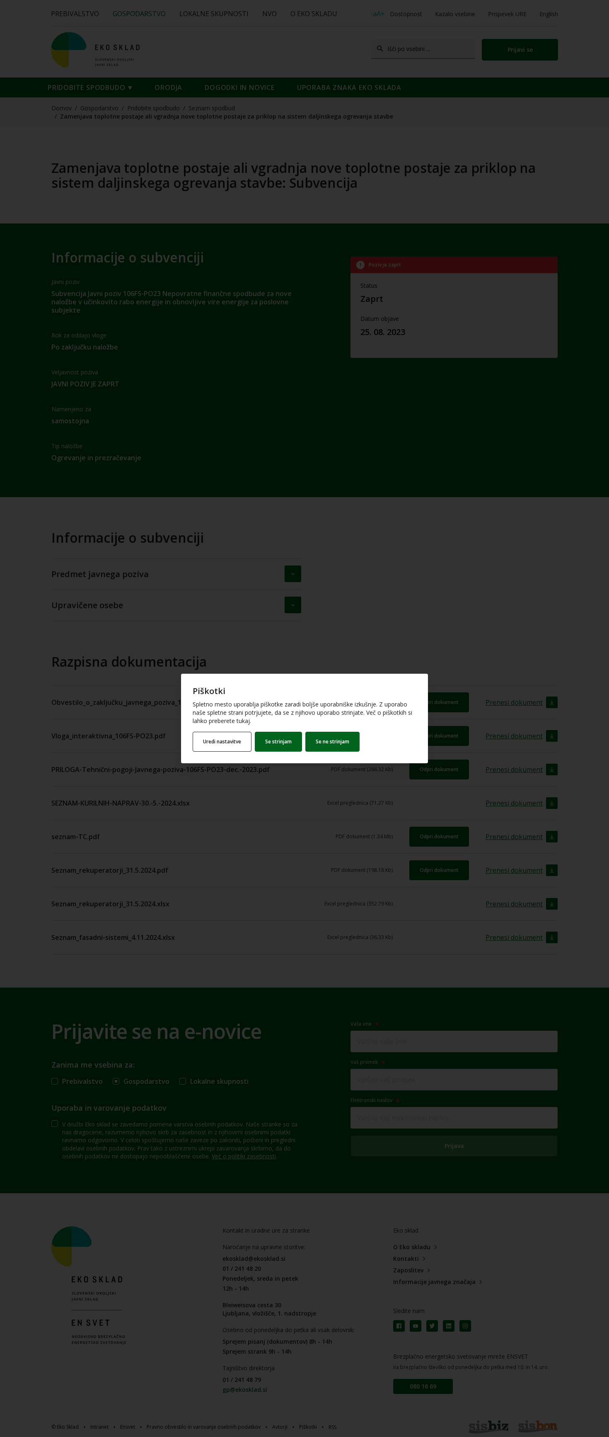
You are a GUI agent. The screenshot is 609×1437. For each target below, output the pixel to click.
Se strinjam (278, 741)
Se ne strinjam (332, 741)
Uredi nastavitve (222, 741)
